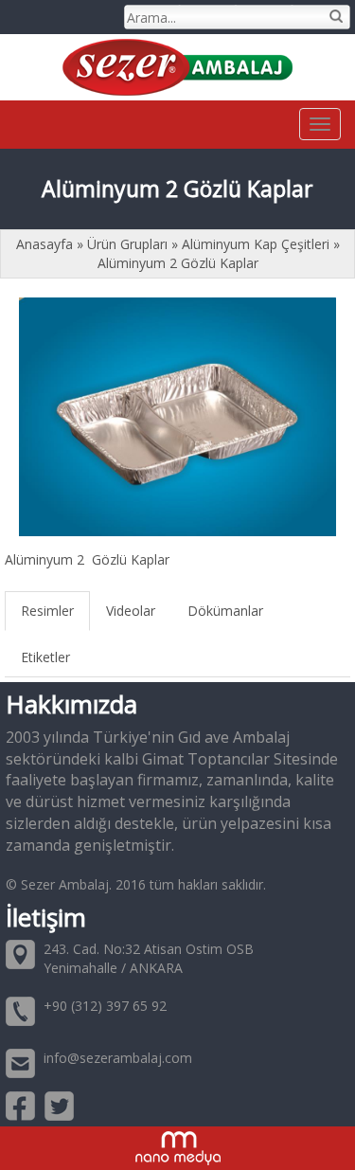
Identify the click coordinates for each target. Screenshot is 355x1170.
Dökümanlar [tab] (225, 611)
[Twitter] (59, 1105)
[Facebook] (20, 1105)
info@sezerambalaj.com (118, 1058)
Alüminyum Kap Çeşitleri (255, 244)
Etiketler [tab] (45, 657)
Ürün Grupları (129, 244)
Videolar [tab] (130, 611)
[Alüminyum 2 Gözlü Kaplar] (177, 416)
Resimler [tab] (47, 611)
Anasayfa (46, 244)
